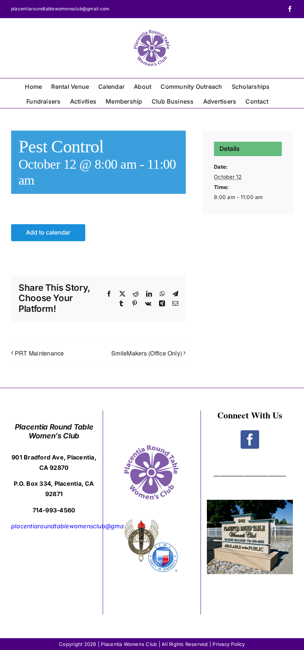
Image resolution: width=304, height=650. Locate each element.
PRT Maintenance (39, 353)
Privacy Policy (228, 644)
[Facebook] (250, 439)
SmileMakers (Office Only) (146, 353)
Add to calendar (48, 232)
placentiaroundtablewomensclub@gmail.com (60, 8)
